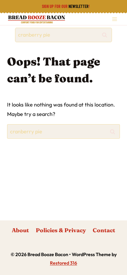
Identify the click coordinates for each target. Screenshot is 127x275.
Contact (104, 230)
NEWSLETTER (79, 6)
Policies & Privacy (61, 230)
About (20, 230)
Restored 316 (63, 263)
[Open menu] (114, 19)
